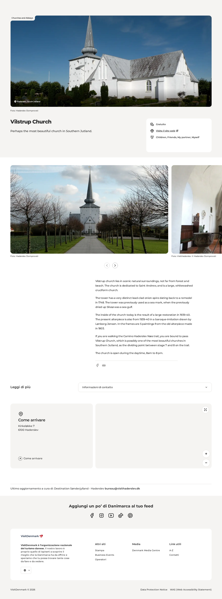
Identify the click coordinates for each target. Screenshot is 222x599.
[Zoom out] (206, 463)
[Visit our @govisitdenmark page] (121, 515)
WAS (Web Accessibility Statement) (191, 589)
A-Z (171, 550)
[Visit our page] (101, 515)
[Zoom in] (206, 454)
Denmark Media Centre (146, 550)
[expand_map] (205, 409)
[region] (153, 436)
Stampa (99, 550)
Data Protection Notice (153, 589)
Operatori (100, 559)
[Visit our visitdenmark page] (111, 515)
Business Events (104, 554)
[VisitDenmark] (32, 536)
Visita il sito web (165, 130)
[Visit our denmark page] (92, 515)
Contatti (174, 554)
